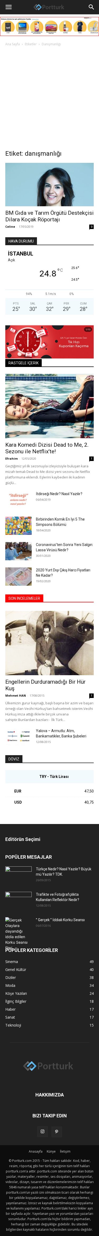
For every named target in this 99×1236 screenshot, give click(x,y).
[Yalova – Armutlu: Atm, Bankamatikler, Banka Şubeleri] (18, 737)
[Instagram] (42, 1131)
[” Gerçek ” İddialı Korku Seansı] (18, 934)
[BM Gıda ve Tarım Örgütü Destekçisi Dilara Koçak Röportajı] (49, 184)
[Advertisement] (49, 99)
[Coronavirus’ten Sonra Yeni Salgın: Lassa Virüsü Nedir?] (18, 551)
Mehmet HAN (15, 695)
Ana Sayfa (12, 44)
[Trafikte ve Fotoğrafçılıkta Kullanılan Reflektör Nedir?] (18, 901)
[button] (8, 7)
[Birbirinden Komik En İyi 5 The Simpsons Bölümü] (18, 526)
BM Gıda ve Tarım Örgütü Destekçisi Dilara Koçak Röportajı (49, 216)
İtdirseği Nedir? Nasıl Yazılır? (59, 494)
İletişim (65, 1151)
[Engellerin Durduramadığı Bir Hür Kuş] (49, 643)
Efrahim (11, 458)
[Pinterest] (56, 1132)
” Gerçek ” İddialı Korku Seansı (60, 920)
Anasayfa (36, 1151)
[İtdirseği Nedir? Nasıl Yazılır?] (18, 500)
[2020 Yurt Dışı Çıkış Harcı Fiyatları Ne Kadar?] (18, 576)
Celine (10, 227)
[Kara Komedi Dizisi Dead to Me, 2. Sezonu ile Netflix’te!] (49, 406)
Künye (51, 1151)
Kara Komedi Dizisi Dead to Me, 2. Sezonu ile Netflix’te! (47, 448)
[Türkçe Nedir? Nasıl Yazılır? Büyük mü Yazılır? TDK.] (18, 875)
